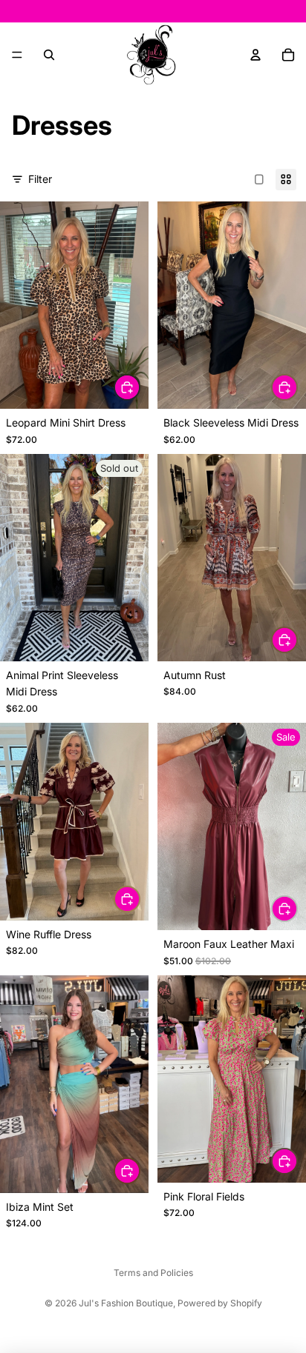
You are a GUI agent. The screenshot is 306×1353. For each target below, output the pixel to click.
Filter (40, 179)
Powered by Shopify (220, 1303)
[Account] (255, 55)
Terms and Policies (153, 1272)
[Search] (49, 55)
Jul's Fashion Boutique (126, 1303)
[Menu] (17, 55)
